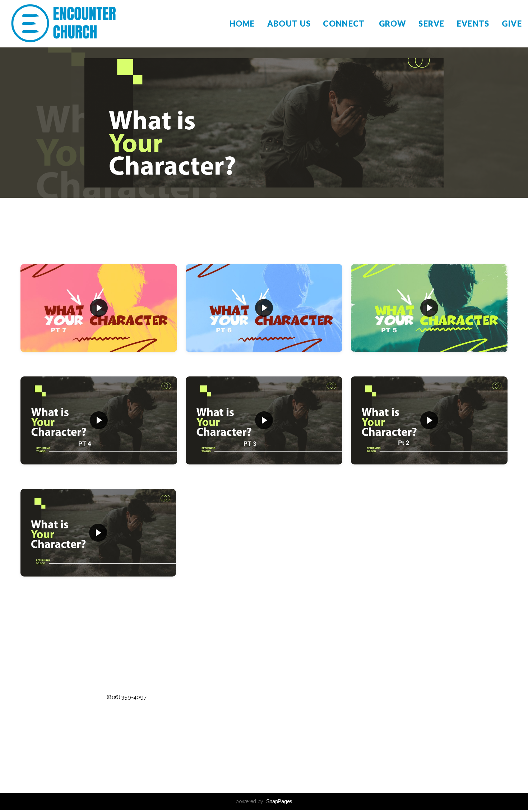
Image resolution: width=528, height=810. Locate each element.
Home (242, 23)
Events (473, 23)
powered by (264, 801)
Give (512, 23)
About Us (289, 23)
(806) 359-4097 (126, 697)
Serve (431, 23)
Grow (392, 23)
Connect (345, 23)
